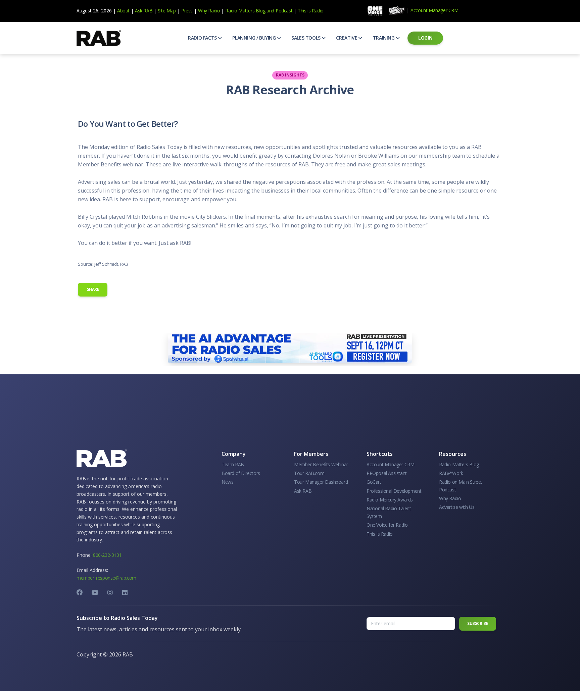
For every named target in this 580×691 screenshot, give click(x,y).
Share (92, 289)
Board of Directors (241, 473)
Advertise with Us (456, 507)
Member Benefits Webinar (321, 464)
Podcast (284, 10)
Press (187, 10)
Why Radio (209, 10)
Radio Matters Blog (245, 10)
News (227, 482)
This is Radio (311, 10)
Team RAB (233, 464)
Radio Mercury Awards (390, 499)
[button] (204, 38)
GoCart (374, 482)
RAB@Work (451, 473)
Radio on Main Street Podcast (460, 485)
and (270, 10)
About (123, 10)
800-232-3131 (107, 555)
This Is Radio (380, 534)
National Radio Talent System (389, 512)
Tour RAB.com (309, 473)
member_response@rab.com (106, 578)
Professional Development (394, 491)
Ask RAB (143, 10)
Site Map (167, 10)
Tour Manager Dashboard (321, 482)
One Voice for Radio (387, 525)
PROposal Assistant (387, 473)
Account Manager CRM (434, 10)
